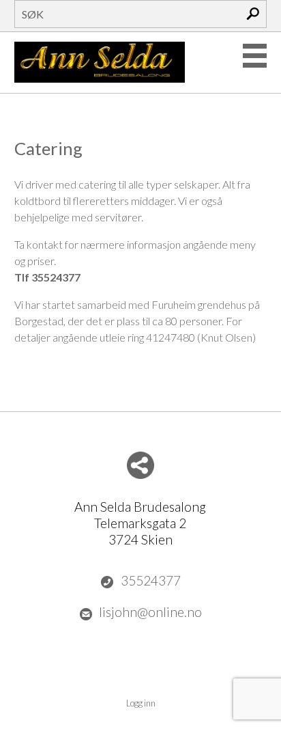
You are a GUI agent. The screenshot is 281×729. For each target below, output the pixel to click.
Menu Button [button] (255, 56)
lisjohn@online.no (150, 612)
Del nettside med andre (140, 465)
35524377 (151, 580)
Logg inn (141, 703)
